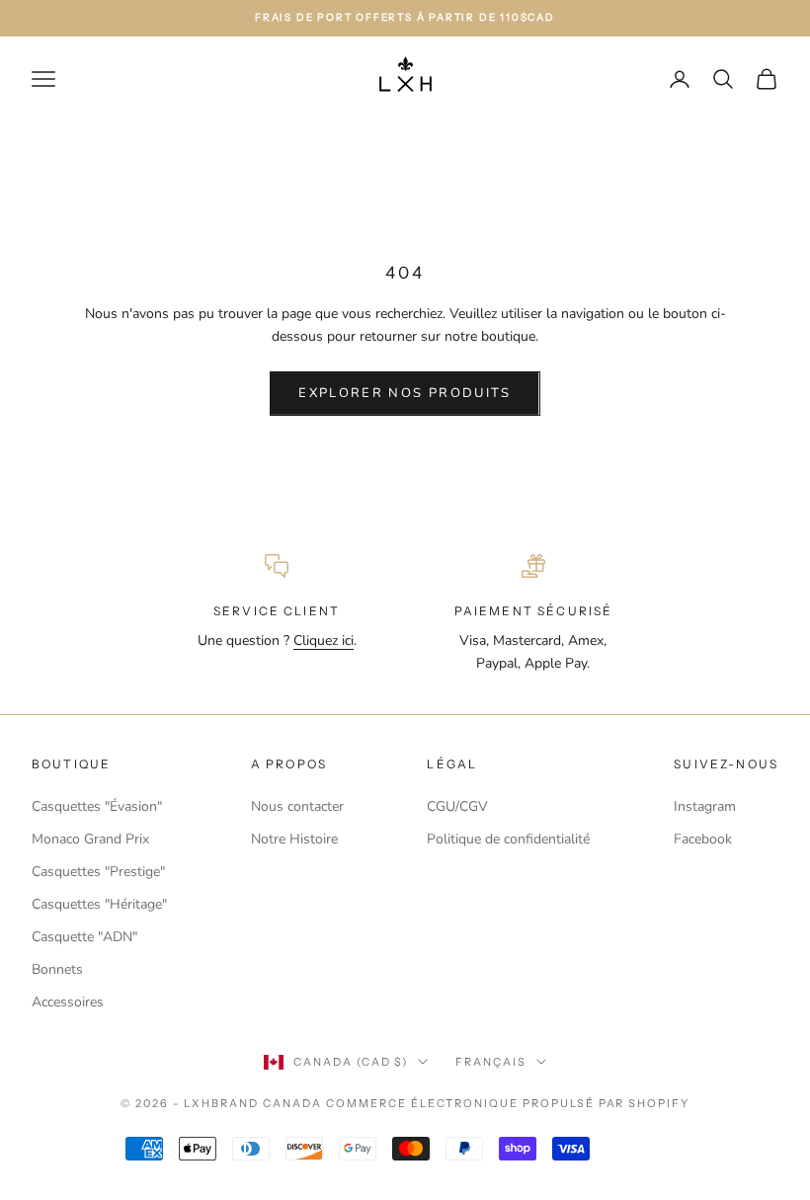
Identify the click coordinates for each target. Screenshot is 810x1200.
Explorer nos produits (404, 393)
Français (490, 1062)
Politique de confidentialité (508, 839)
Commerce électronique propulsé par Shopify (507, 1103)
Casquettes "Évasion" (97, 806)
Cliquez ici (323, 640)
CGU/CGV (457, 806)
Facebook (703, 839)
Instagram (705, 806)
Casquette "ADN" (84, 936)
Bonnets (57, 969)
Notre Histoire (294, 839)
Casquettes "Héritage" (99, 904)
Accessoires (68, 1002)
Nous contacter (297, 806)
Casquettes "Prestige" (98, 871)
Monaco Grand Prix (90, 839)
